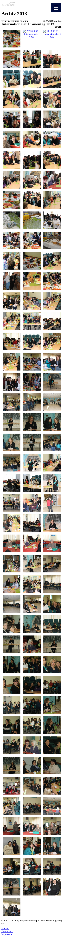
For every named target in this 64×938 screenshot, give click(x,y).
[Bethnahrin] (11, 6)
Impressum (6, 934)
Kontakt (5, 928)
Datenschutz (7, 931)
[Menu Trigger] (56, 7)
